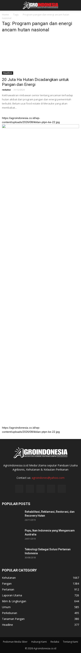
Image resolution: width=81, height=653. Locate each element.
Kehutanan (9, 578)
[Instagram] (30, 489)
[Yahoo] (51, 489)
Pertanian (8, 589)
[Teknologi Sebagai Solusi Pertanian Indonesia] (12, 554)
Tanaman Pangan (13, 619)
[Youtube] (62, 489)
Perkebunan (9, 613)
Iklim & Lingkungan (14, 601)
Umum (6, 607)
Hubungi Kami (39, 641)
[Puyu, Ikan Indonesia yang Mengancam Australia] (12, 535)
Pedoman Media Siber (15, 641)
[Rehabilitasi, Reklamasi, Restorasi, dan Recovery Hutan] (12, 516)
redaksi (6, 89)
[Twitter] (40, 489)
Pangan (7, 583)
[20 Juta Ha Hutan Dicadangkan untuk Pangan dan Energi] (40, 56)
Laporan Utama (12, 595)
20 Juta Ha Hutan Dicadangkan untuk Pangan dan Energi (35, 82)
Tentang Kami (70, 641)
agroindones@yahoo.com (48, 478)
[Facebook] (19, 489)
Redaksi (55, 641)
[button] (75, 5)
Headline (7, 73)
